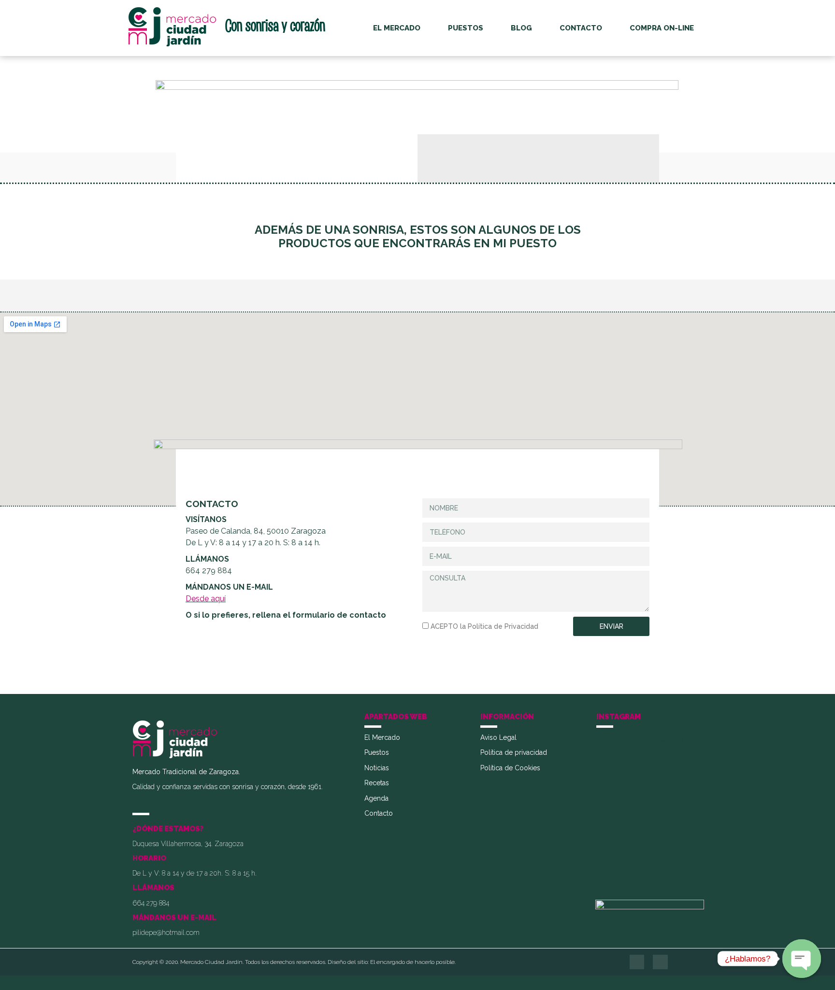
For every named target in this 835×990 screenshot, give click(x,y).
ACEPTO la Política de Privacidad (484, 626)
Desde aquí (206, 598)
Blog (521, 28)
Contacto (581, 28)
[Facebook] (637, 962)
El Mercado (396, 28)
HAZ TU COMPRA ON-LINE (418, 670)
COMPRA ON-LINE (662, 28)
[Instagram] (660, 962)
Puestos (465, 28)
